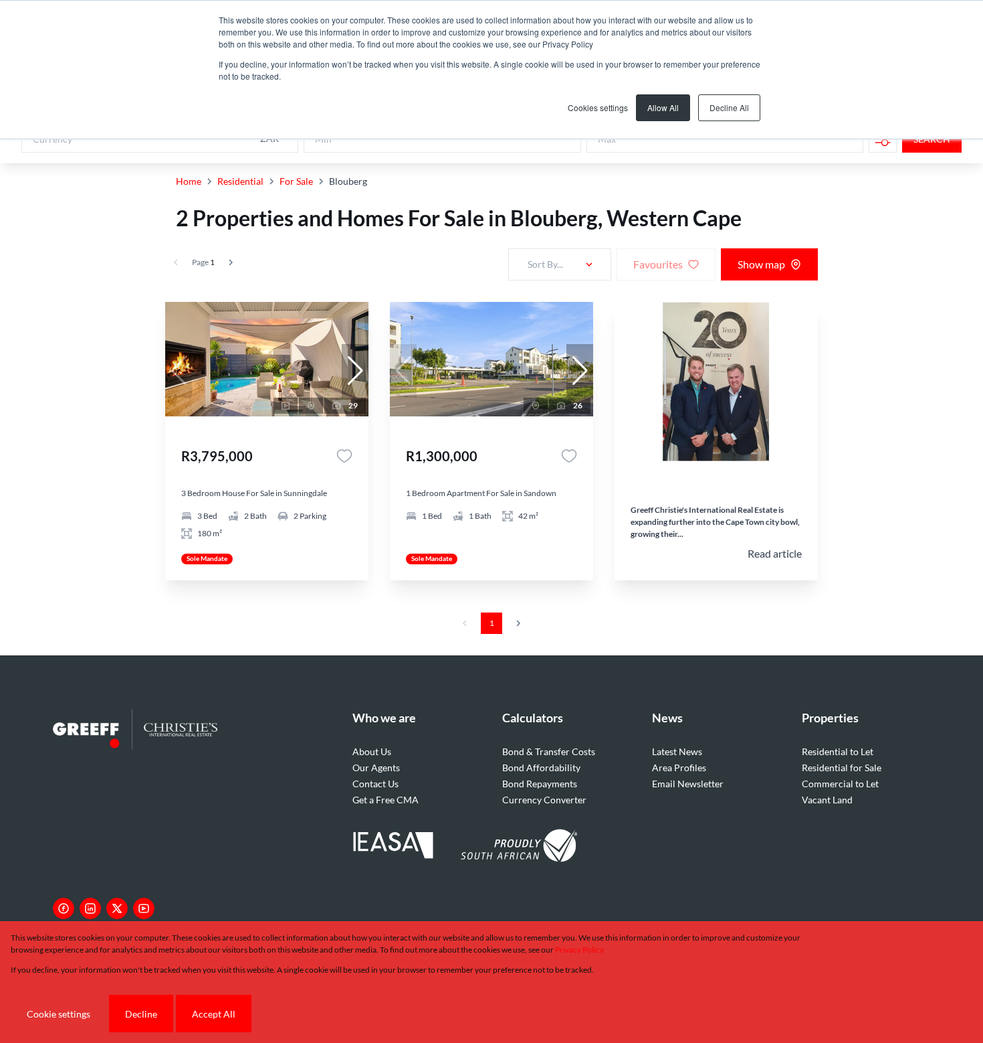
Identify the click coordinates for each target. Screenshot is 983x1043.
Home (188, 181)
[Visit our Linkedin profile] (90, 908)
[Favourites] (344, 456)
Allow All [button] (663, 107)
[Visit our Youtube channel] (143, 908)
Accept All (213, 1014)
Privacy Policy (579, 950)
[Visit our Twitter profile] (117, 908)
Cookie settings (58, 1014)
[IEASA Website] (393, 847)
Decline (141, 1014)
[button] (355, 371)
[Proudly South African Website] (519, 847)
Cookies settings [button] (598, 107)
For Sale (296, 181)
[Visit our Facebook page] (63, 908)
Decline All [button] (729, 107)
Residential (240, 181)
